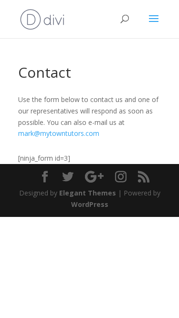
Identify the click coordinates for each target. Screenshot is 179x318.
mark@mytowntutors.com (58, 133)
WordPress (89, 204)
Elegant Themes (87, 192)
